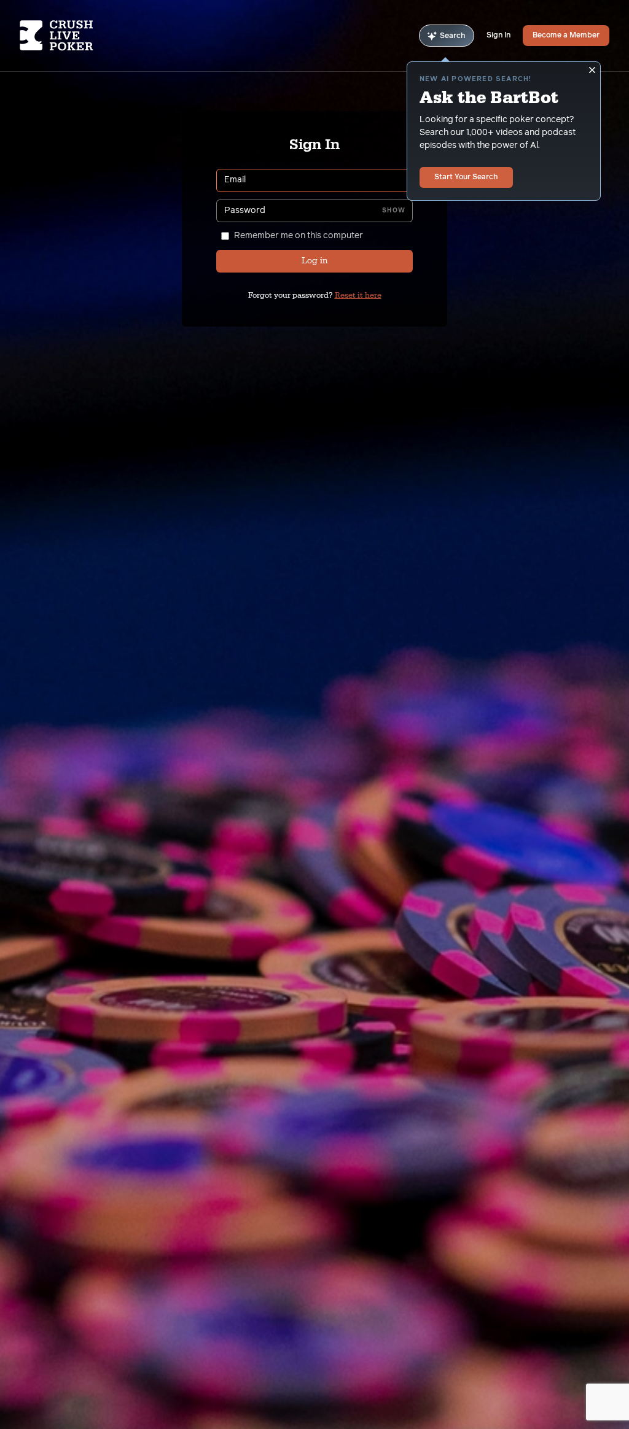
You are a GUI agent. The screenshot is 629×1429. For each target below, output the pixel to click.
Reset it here (358, 295)
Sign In (498, 35)
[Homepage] (69, 36)
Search (453, 36)
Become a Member (566, 35)
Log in (314, 260)
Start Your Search (466, 177)
